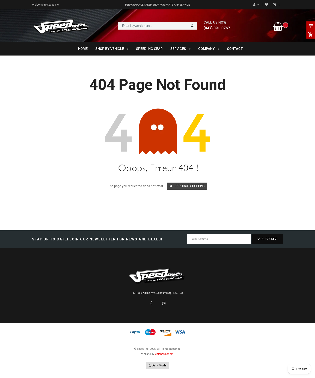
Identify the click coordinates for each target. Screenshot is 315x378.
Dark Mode (158, 365)
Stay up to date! (50, 239)
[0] (275, 4)
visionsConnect (164, 354)
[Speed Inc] (157, 276)
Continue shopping (190, 186)
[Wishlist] (266, 4)
